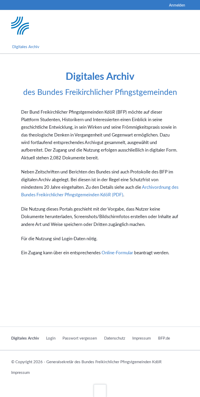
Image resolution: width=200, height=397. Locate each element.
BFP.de (164, 338)
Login (50, 338)
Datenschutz (114, 338)
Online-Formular (117, 253)
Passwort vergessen (80, 338)
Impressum (141, 338)
